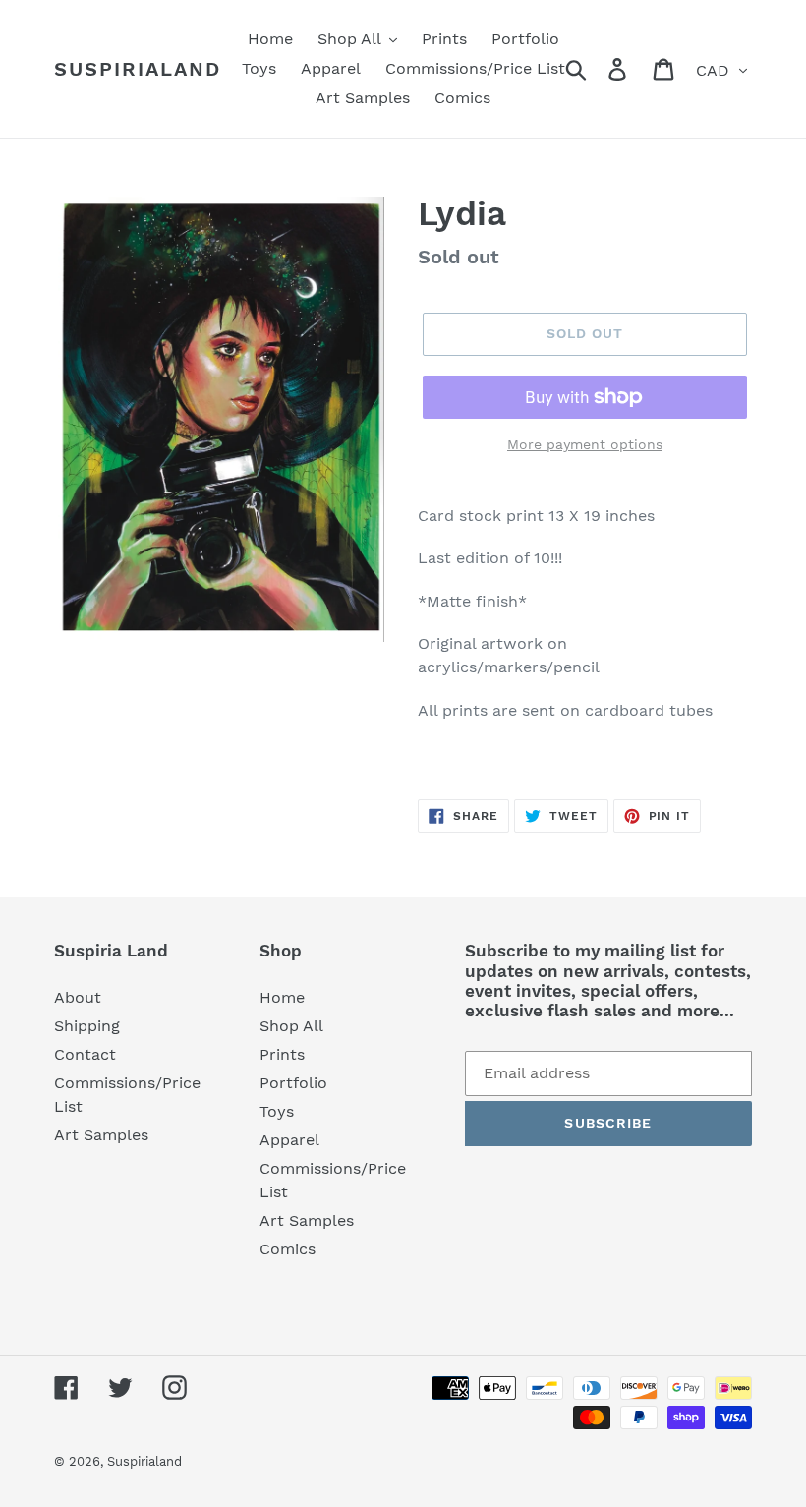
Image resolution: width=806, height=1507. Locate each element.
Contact (85, 1054)
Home (282, 997)
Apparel (289, 1139)
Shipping (87, 1025)
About (77, 997)
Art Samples (101, 1135)
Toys (276, 1111)
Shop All (291, 1025)
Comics (287, 1249)
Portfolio (293, 1082)
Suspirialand (137, 69)
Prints (282, 1054)
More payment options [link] (584, 444)
